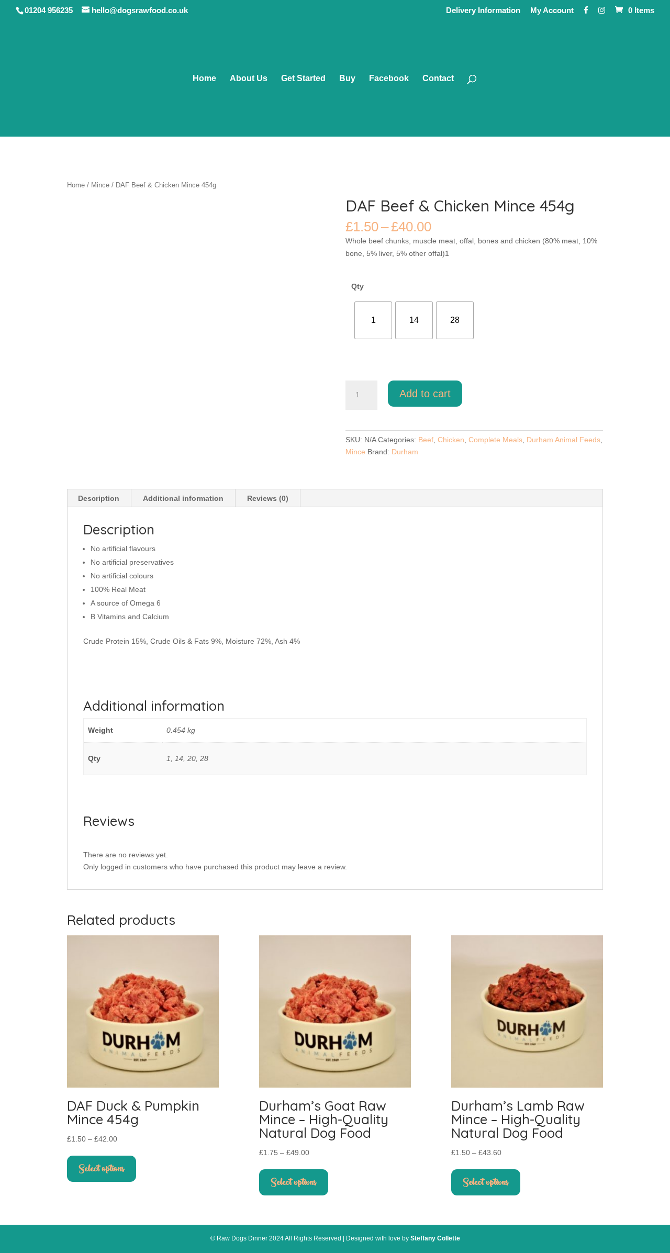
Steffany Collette (435, 1238)
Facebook (389, 79)
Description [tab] (98, 498)
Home (204, 79)
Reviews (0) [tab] (267, 498)
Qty (357, 286)
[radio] (373, 320)
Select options (102, 1168)
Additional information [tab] (183, 498)
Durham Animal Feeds (563, 439)
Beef (425, 439)
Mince (100, 185)
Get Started (303, 79)
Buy (347, 79)
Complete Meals (495, 439)
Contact (438, 79)
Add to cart (425, 393)
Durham (405, 452)
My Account (552, 10)
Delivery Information (483, 10)
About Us (248, 79)
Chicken (451, 439)
